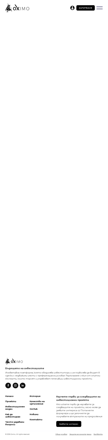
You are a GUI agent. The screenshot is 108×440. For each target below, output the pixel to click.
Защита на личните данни (80, 434)
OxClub (34, 409)
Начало (9, 396)
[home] (17, 7)
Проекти (10, 401)
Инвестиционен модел (15, 407)
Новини (34, 414)
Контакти (36, 419)
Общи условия (61, 434)
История (35, 396)
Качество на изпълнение (37, 402)
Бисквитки (98, 434)
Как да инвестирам (12, 415)
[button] (99, 8)
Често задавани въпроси (14, 423)
